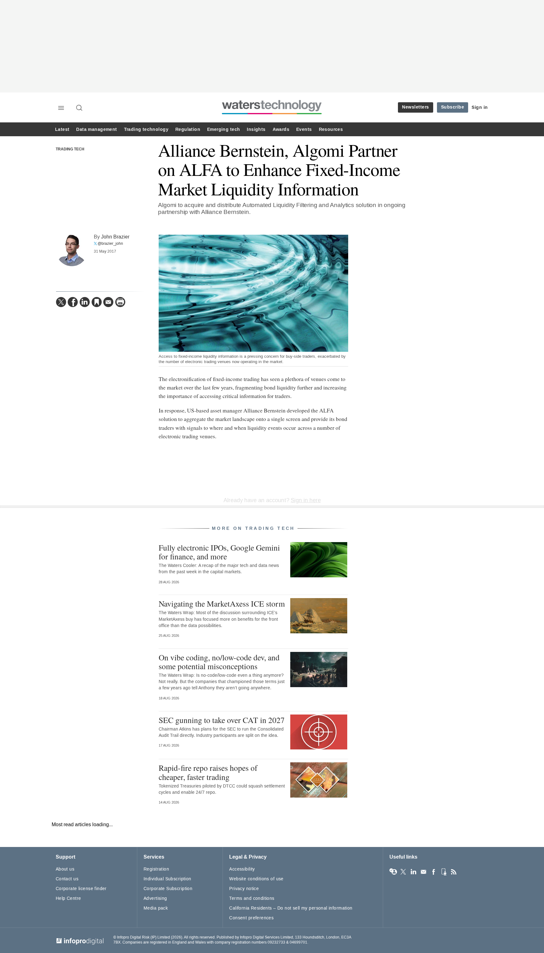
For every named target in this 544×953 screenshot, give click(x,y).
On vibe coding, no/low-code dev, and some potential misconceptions (219, 661)
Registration (156, 869)
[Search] (80, 108)
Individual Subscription (167, 879)
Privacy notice (244, 889)
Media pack (156, 908)
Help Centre (68, 898)
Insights (256, 129)
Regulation (187, 129)
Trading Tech (70, 149)
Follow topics (393, 872)
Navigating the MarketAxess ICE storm (222, 603)
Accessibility (242, 869)
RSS (453, 872)
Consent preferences (251, 918)
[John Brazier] (72, 250)
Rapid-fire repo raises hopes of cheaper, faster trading (208, 772)
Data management (96, 129)
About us (65, 869)
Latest (62, 129)
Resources (331, 129)
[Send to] (108, 302)
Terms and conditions (251, 898)
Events (304, 129)
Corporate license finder (81, 889)
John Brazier (115, 237)
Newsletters (415, 107)
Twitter (403, 872)
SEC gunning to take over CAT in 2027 (222, 719)
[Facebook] (73, 302)
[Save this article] (97, 302)
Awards (281, 129)
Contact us (67, 879)
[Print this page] (120, 302)
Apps (443, 872)
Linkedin (413, 872)
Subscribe (452, 107)
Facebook (433, 872)
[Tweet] (61, 302)
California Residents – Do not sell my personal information (290, 908)
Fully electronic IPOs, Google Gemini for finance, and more (219, 552)
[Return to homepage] (272, 114)
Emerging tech (223, 129)
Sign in (480, 107)
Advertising (155, 898)
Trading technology (146, 129)
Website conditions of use (256, 879)
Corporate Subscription (168, 889)
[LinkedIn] (85, 302)
